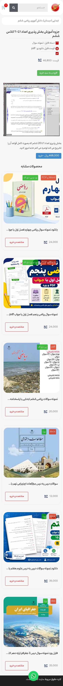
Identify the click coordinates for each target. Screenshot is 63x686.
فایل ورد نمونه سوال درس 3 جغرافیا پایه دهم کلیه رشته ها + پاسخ (32, 654)
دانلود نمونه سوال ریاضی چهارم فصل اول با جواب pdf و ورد (32, 231)
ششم (20, 21)
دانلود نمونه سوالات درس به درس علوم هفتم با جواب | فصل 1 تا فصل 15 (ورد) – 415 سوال (33, 570)
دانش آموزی (36, 21)
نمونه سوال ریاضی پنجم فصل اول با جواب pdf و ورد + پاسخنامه (33, 316)
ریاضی (27, 21)
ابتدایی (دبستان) (51, 21)
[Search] (13, 8)
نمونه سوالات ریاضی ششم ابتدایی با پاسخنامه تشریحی (34, 400)
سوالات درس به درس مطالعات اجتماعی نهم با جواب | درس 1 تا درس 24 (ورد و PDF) (34, 485)
